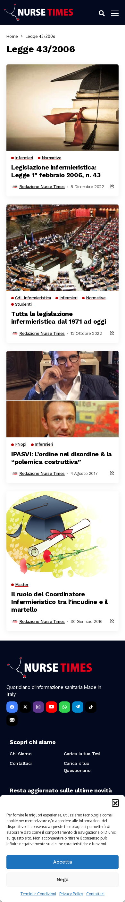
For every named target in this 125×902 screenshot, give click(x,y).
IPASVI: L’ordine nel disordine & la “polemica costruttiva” (61, 458)
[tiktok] (90, 707)
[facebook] (12, 707)
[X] (25, 707)
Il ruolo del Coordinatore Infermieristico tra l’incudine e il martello (59, 601)
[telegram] (77, 707)
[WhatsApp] (64, 707)
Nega (63, 879)
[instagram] (38, 707)
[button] (115, 802)
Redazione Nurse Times (42, 186)
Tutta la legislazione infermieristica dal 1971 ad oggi (58, 317)
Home (12, 36)
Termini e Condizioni (38, 893)
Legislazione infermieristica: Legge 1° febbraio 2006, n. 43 (55, 171)
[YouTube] (51, 707)
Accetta (62, 862)
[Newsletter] (12, 720)
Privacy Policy (71, 893)
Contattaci (95, 893)
